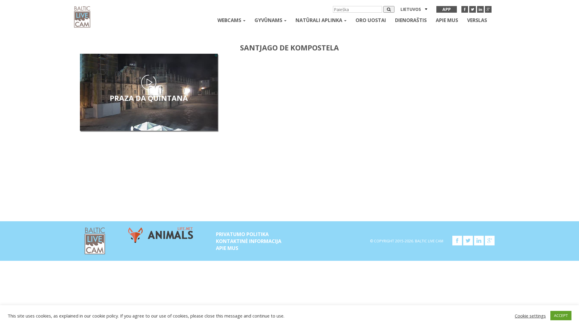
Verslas (477, 20)
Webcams (229, 20)
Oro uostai (371, 20)
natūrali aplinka (319, 20)
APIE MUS (447, 20)
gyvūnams (269, 20)
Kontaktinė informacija (248, 241)
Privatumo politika (242, 234)
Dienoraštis (411, 20)
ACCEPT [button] (561, 315)
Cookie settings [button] (530, 315)
